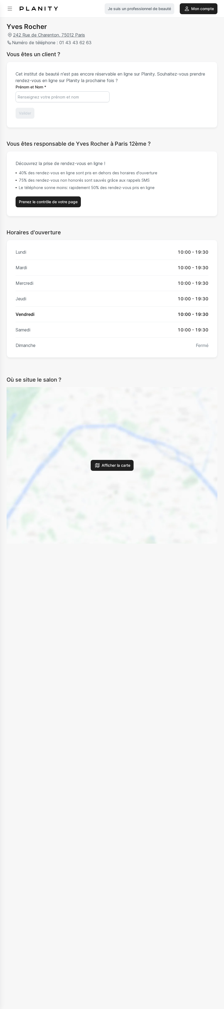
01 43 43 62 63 (75, 42)
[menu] (10, 8)
